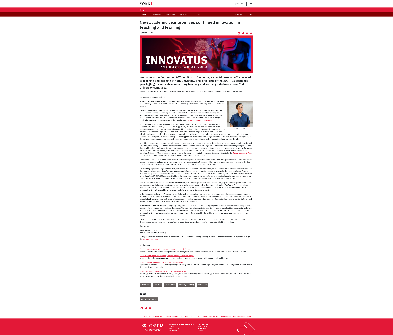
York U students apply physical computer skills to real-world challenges (167, 256)
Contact (249, 14)
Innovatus (157, 285)
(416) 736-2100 (174, 328)
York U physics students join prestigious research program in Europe (165, 249)
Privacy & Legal (202, 326)
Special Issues (170, 285)
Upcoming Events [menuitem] (183, 14)
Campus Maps (173, 330)
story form (150, 239)
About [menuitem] (195, 14)
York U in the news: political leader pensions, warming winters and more (225, 316)
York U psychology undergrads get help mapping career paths (163, 271)
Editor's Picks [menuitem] (145, 14)
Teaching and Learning (148, 299)
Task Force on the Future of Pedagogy (201, 120)
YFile (142, 10)
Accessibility (202, 328)
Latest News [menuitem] (156, 14)
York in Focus (202, 285)
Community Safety (203, 324)
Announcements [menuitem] (169, 14)
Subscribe (238, 14)
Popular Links (238, 4)
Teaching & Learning (186, 285)
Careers (200, 330)
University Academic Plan (242, 153)
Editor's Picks (145, 285)
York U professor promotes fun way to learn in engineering (161, 262)
